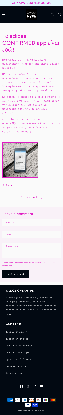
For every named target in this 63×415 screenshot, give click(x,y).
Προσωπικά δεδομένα (18, 359)
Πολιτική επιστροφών (19, 346)
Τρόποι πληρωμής (16, 332)
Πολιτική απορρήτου (18, 352)
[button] (3, 14)
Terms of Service (16, 366)
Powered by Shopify (38, 410)
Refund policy (14, 373)
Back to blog (33, 197)
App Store (8, 101)
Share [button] (9, 185)
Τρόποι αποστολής (17, 339)
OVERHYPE (26, 410)
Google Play (31, 101)
